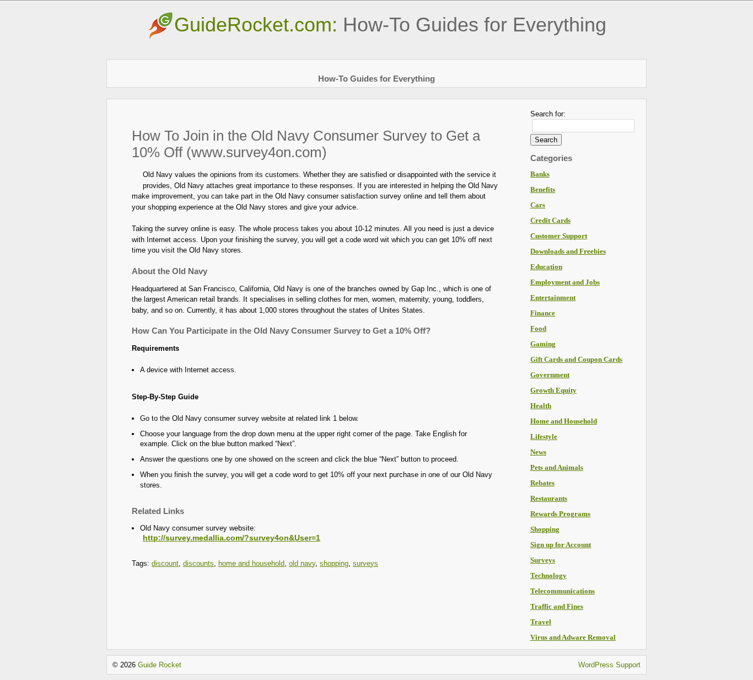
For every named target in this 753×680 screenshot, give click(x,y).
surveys (365, 563)
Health (540, 405)
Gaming (543, 344)
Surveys (542, 560)
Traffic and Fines (556, 606)
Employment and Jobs (565, 282)
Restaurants (548, 498)
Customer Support (558, 236)
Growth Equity (553, 390)
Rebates (542, 483)
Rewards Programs (560, 514)
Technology (548, 575)
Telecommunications (562, 591)
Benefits (542, 189)
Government (549, 375)
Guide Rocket (159, 665)
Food (538, 328)
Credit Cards (550, 220)
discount (165, 563)
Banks (540, 174)
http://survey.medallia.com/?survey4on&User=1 (231, 537)
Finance (542, 313)
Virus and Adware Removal (573, 637)
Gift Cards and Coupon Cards (576, 359)
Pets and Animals (556, 467)
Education (546, 267)
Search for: (548, 114)
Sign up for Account (560, 544)
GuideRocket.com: (390, 24)
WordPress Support (609, 665)
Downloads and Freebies (568, 251)
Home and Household (563, 421)
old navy (302, 563)
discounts (198, 563)
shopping (334, 563)
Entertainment (552, 297)
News (538, 452)
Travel (540, 622)
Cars (537, 205)
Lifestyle (543, 436)
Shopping (545, 529)
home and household (251, 563)
